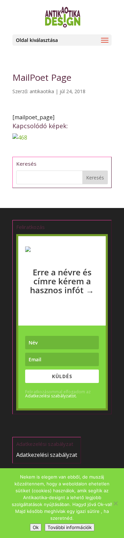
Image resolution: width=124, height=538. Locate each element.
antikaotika (42, 91)
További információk (70, 527)
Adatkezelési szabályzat (46, 455)
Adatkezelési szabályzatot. (51, 396)
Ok (36, 527)
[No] (115, 503)
